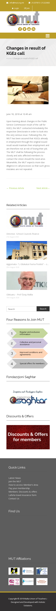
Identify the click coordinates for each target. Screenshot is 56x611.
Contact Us (14, 498)
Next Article (43, 188)
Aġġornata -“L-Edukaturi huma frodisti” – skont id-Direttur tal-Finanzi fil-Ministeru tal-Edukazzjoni (28, 264)
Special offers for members (32, 363)
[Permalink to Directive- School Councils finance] (28, 220)
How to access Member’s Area (23, 484)
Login (16, 8)
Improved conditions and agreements (31, 353)
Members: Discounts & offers (23, 491)
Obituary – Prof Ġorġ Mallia (19, 294)
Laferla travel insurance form (22, 495)
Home (9, 58)
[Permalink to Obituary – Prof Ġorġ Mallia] (28, 280)
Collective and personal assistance (30, 343)
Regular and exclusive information (30, 333)
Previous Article (15, 188)
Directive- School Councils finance (22, 234)
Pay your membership (19, 488)
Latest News (15, 478)
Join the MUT (15, 481)
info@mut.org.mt (16, 2)
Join (28, 8)
